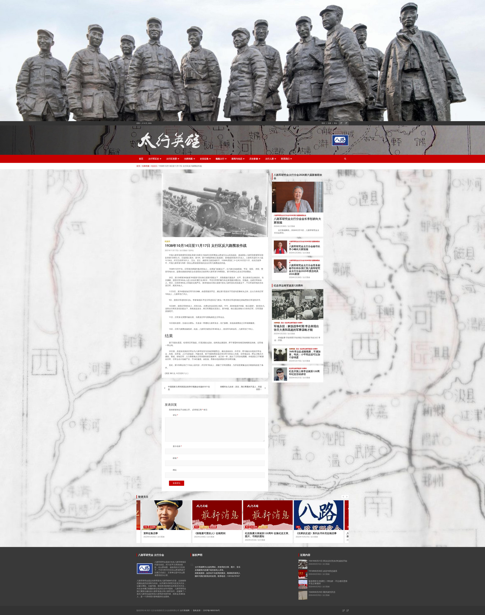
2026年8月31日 (315, 564)
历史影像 (253, 158)
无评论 (191, 250)
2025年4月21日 (295, 378)
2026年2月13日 (251, 540)
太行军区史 (153, 158)
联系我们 (285, 158)
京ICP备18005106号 (211, 610)
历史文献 (321, 527)
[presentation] (343, 497)
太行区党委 (171, 158)
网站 (175, 470)
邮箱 (175, 458)
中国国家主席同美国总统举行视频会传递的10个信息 (189, 388)
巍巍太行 (220, 158)
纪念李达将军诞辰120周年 (293, 323)
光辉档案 (188, 158)
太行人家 (269, 158)
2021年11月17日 (171, 250)
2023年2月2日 (149, 540)
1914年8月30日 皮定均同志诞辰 (323, 571)
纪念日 (167, 241)
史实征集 (204, 158)
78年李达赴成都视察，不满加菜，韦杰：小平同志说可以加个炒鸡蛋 (305, 354)
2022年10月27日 (201, 537)
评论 (175, 415)
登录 (323, 123)
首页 (141, 158)
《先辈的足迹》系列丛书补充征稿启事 (214, 533)
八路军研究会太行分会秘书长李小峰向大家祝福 (304, 248)
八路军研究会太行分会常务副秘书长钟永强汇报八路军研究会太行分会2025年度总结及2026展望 (304, 269)
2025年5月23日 (280, 334)
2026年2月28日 (280, 226)
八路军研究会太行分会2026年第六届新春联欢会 (290, 215)
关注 (145, 527)
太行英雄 (183, 250)
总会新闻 (152, 527)
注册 (329, 123)
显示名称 (177, 446)
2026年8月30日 (315, 574)
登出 (335, 123)
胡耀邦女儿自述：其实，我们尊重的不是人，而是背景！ (241, 388)
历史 (282, 323)
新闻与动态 (237, 158)
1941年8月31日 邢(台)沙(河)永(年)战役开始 (328, 561)
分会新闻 (254, 527)
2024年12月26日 (302, 537)
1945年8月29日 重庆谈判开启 (322, 592)
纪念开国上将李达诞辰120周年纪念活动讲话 (304, 373)
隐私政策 (197, 610)
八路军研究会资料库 (303, 527)
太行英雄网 (184, 610)
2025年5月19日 (295, 361)
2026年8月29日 (315, 587)
